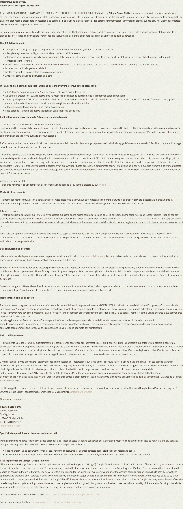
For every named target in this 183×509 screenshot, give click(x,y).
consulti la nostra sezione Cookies (134, 218)
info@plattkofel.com (81, 392)
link (104, 184)
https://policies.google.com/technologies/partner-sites (72, 494)
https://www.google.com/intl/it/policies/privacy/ (56, 502)
